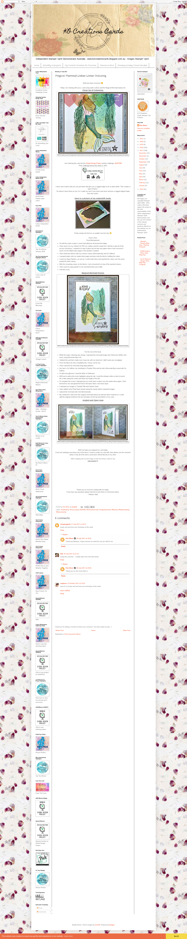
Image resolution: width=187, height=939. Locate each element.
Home (36, 65)
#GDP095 (118, 163)
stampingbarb (65, 524)
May (141, 174)
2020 (142, 141)
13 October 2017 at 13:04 (76, 583)
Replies (65, 534)
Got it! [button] (176, 936)
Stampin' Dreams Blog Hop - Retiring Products (144, 244)
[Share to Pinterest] (94, 507)
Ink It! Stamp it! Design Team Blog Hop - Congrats (145, 261)
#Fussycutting (74, 510)
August (141, 165)
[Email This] (85, 507)
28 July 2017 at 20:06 (84, 568)
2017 (142, 150)
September (143, 162)
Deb (61, 554)
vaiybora (63, 583)
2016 (142, 189)
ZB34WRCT (93, 461)
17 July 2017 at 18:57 (78, 524)
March (141, 179)
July (140, 168)
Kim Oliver (69, 538)
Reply (62, 530)
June (141, 171)
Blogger (112, 925)
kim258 (97, 925)
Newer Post (60, 630)
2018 (142, 147)
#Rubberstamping (123, 510)
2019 (142, 144)
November (143, 156)
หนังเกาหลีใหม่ (65, 590)
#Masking (114, 510)
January (142, 185)
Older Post (126, 630)
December (143, 153)
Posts (40, 908)
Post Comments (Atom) (72, 634)
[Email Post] (81, 507)
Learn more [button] (68, 936)
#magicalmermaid (105, 510)
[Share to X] (89, 507)
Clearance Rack (107, 65)
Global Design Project (93, 163)
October (142, 159)
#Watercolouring (61, 512)
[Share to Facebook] (91, 507)
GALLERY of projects (52, 65)
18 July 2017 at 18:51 (84, 538)
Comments (42, 912)
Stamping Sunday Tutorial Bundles (132, 65)
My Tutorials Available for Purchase (80, 65)
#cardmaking (65, 510)
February (142, 182)
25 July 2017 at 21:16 (71, 554)
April (141, 177)
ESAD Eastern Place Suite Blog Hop (144, 253)
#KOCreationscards (92, 510)
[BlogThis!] (87, 507)
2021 (142, 138)
